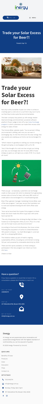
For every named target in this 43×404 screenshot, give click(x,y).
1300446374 (5, 292)
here (5, 250)
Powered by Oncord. (20, 345)
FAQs (3, 368)
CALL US (6, 17)
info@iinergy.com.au (8, 316)
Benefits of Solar (7, 355)
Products (4, 359)
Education (4, 365)
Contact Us (5, 371)
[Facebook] (3, 395)
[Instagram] (7, 395)
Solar (3, 362)
